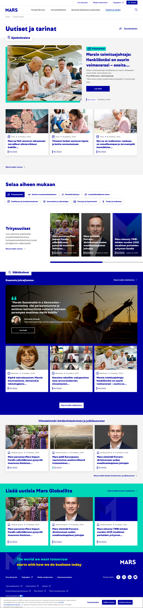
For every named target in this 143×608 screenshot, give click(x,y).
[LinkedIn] (130, 577)
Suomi (133, 3)
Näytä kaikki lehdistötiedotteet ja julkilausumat (114, 476)
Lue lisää (98, 89)
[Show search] (136, 9)
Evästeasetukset (64, 577)
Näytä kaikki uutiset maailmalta (121, 491)
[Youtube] (135, 577)
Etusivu (8, 17)
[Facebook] (118, 577)
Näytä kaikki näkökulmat (124, 280)
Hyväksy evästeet (125, 602)
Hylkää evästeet (109, 602)
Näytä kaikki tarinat (14, 167)
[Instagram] (124, 577)
